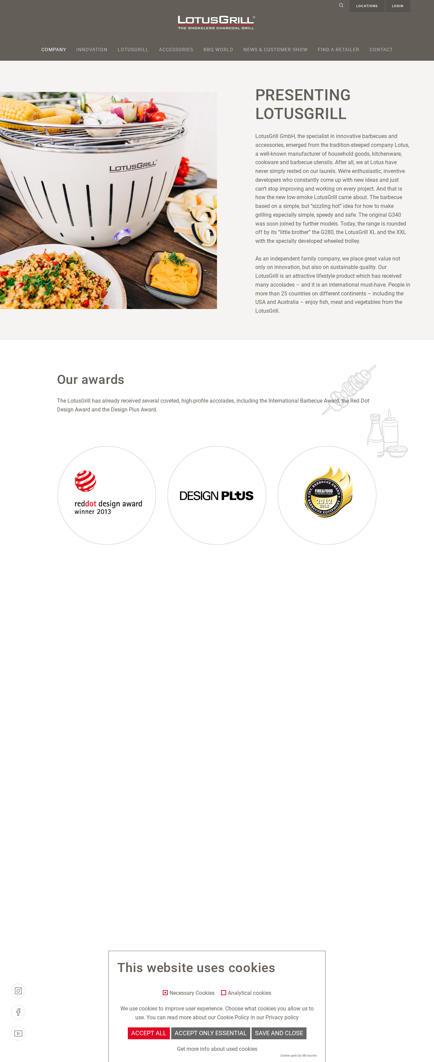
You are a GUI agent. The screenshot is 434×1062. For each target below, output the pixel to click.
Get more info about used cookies (217, 1049)
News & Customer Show (275, 49)
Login (397, 6)
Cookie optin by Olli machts (298, 1055)
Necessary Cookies (192, 993)
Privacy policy (282, 1017)
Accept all (148, 1033)
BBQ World (218, 49)
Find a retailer (338, 49)
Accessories (176, 49)
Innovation (91, 49)
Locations (367, 6)
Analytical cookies (249, 993)
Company (53, 49)
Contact (381, 49)
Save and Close (279, 1033)
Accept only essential (211, 1033)
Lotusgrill (133, 49)
